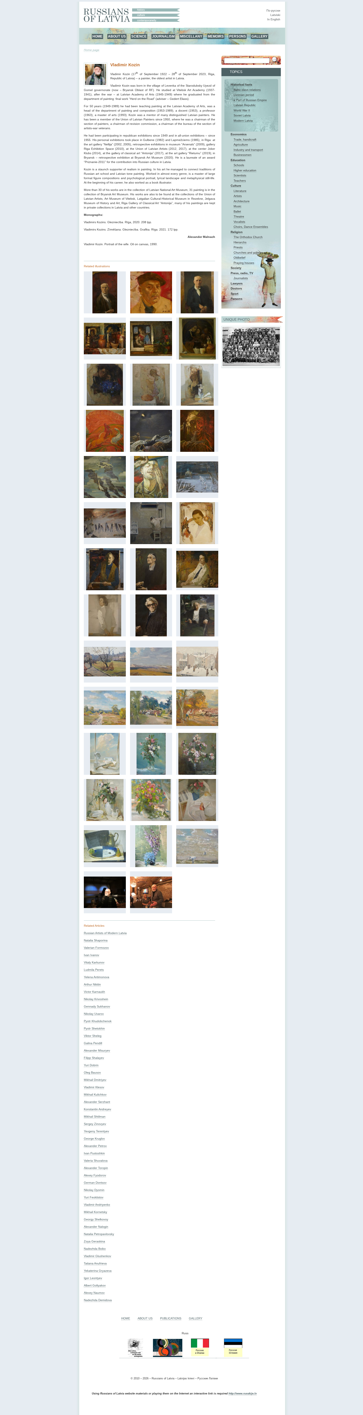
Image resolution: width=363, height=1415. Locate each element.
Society (236, 268)
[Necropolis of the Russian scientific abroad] (135, 1356)
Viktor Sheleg (92, 1035)
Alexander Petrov (95, 1146)
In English (273, 19)
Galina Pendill (93, 1043)
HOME (97, 36)
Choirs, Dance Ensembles (251, 226)
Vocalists (239, 221)
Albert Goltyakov (95, 1285)
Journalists (241, 278)
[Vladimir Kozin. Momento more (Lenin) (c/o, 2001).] (197, 635)
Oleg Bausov (92, 1072)
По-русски (273, 10)
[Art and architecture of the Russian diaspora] (167, 1356)
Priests (238, 247)
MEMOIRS (216, 36)
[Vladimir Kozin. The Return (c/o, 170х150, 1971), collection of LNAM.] (105, 450)
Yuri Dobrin (91, 1065)
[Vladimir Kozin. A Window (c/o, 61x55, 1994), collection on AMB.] (105, 773)
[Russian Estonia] (233, 1356)
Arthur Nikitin (92, 984)
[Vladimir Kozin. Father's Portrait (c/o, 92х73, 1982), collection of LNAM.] (197, 312)
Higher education (245, 170)
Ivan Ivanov (91, 955)
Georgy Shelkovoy (96, 1219)
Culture (236, 185)
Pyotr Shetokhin (94, 1028)
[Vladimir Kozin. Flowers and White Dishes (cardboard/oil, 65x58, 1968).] (197, 820)
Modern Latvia (243, 120)
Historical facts (241, 84)
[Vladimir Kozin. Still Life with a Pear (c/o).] (105, 861)
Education (238, 160)
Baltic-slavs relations (247, 89)
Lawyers (237, 283)
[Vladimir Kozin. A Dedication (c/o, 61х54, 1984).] (105, 404)
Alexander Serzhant (97, 1102)
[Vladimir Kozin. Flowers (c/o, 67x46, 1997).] (151, 773)
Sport (234, 293)
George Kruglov (94, 1138)
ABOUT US (117, 36)
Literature (240, 191)
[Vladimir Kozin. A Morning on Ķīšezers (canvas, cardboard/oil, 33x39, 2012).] (197, 862)
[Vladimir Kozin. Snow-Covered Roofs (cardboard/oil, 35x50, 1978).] (197, 675)
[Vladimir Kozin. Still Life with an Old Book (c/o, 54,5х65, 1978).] (151, 355)
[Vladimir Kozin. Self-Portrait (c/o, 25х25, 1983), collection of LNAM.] (151, 312)
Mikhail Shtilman (94, 1116)
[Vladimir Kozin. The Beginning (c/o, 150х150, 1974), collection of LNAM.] (151, 450)
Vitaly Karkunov (94, 962)
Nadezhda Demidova (98, 1300)
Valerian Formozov (96, 947)
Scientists (240, 175)
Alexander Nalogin (96, 1226)
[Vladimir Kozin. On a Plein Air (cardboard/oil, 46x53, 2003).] (197, 725)
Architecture (242, 201)
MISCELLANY (191, 36)
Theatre (239, 216)
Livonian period (244, 94)
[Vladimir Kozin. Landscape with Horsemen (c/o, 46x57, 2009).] (151, 723)
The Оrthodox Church (248, 237)
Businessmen (242, 154)
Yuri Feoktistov (93, 1197)
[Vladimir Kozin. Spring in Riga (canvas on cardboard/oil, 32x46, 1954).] (105, 675)
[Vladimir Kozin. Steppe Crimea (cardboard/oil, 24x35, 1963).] (151, 674)
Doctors (236, 288)
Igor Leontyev (93, 1278)
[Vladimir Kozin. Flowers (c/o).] (151, 820)
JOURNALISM (163, 36)
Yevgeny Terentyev (96, 1131)
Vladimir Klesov (94, 1087)
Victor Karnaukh (94, 991)
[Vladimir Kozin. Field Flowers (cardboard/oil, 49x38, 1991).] (105, 820)
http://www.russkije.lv (243, 1393)
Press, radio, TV (242, 273)
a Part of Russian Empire (250, 100)
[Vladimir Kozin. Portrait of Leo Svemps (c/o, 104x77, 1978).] (151, 589)
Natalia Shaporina (96, 940)
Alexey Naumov (94, 1292)
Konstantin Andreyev (97, 1109)
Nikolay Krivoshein (96, 999)
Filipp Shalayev (94, 1057)
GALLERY (259, 36)
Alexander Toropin (96, 1168)
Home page (91, 50)
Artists (238, 196)
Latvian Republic (245, 105)
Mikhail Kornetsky (95, 1212)
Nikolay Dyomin (94, 1190)
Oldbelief (239, 257)
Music (237, 206)
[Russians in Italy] (199, 1356)
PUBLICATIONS (170, 1318)
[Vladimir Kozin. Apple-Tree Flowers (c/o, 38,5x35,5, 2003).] (197, 773)
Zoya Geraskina (94, 1241)
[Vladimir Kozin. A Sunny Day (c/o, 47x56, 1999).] (105, 724)
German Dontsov (95, 1182)
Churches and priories (248, 252)
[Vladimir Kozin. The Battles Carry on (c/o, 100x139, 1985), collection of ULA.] (105, 536)
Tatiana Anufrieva (95, 1263)
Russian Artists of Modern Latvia (105, 933)
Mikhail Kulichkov (95, 1094)
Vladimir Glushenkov (97, 1256)
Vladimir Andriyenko (97, 1204)
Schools (239, 165)
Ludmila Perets (94, 969)
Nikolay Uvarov (94, 1013)
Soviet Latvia (242, 115)
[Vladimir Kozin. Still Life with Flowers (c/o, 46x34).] (151, 866)
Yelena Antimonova (96, 977)
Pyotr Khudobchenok (98, 1021)
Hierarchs (240, 242)
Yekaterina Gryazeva (98, 1270)
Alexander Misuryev (97, 1050)
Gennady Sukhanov (97, 1006)
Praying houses (244, 262)
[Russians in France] (216, 1356)
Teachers (240, 180)
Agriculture (241, 144)
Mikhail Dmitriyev (95, 1079)
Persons (236, 298)
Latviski (275, 15)
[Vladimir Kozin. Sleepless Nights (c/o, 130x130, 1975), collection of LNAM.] (151, 543)
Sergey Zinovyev (95, 1124)
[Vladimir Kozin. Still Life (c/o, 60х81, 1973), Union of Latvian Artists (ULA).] (105, 353)
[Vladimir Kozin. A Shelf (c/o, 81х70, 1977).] (197, 358)
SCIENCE (139, 36)
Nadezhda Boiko (95, 1248)
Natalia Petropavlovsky (99, 1234)
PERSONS (237, 36)
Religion (237, 232)
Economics (239, 134)
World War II (242, 110)
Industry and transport (248, 149)
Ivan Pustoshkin (94, 1153)
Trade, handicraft (245, 139)
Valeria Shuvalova (96, 1160)
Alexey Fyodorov (95, 1175)
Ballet (237, 211)
